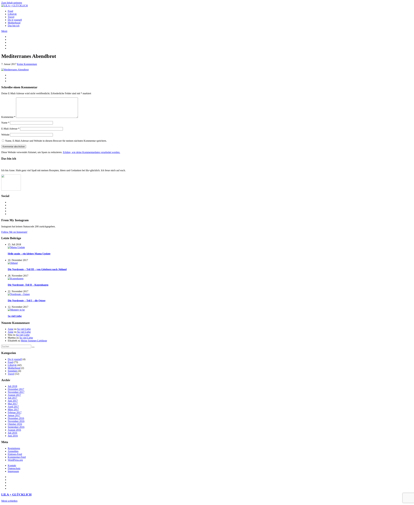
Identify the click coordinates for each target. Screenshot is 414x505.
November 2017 (16, 392)
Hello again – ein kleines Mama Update (29, 253)
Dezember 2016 (16, 418)
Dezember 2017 (16, 389)
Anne (10, 329)
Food (10, 11)
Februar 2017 (15, 412)
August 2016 (14, 430)
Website (5, 134)
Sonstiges (12, 370)
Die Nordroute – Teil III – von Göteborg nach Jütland (37, 269)
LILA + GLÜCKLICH (16, 494)
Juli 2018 (12, 386)
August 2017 (14, 395)
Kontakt (12, 465)
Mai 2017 (13, 403)
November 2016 (16, 421)
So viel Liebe (15, 316)
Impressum (13, 471)
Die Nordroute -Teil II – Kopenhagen (28, 284)
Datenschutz (14, 468)
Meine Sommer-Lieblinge (34, 340)
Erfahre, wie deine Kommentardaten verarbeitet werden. (91, 152)
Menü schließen (9, 501)
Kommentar (8, 117)
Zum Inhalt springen (11, 2)
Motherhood (14, 22)
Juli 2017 (12, 397)
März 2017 (13, 409)
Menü (4, 31)
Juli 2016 (12, 432)
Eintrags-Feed (15, 454)
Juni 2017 (13, 400)
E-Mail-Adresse (10, 128)
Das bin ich (13, 25)
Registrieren (14, 448)
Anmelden (13, 451)
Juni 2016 (13, 435)
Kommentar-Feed (17, 457)
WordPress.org (15, 460)
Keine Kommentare (27, 64)
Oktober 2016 (15, 424)
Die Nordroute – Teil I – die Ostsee (26, 300)
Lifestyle (12, 14)
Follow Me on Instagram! (14, 232)
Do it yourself (15, 19)
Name (5, 122)
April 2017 (13, 406)
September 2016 (16, 427)
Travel (11, 17)
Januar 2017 (14, 415)
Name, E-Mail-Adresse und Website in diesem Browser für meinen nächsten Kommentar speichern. (56, 140)
